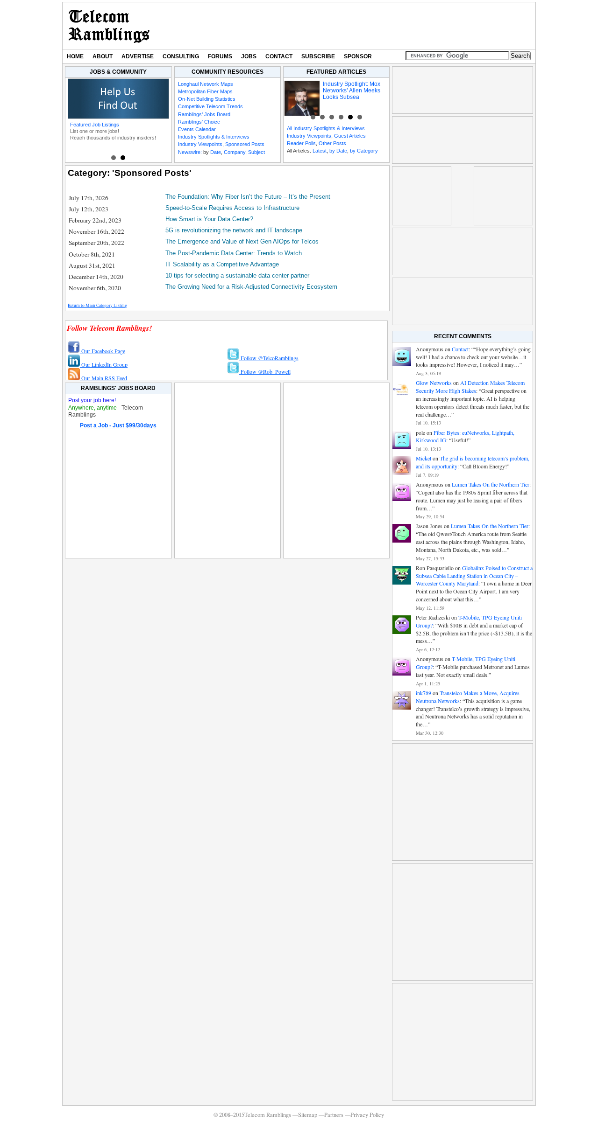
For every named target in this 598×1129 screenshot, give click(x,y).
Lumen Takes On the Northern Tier (490, 484)
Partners (333, 1115)
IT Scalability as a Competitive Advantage (222, 264)
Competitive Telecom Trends (210, 106)
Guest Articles (350, 136)
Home (75, 56)
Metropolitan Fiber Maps (205, 91)
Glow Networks (434, 382)
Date (215, 152)
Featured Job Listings (94, 124)
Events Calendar (197, 129)
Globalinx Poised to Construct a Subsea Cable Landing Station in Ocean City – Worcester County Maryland (474, 575)
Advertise (137, 56)
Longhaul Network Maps (205, 84)
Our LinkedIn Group (104, 364)
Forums (220, 56)
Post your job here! (92, 400)
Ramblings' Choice (199, 122)
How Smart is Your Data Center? (209, 219)
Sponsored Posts (244, 144)
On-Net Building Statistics (206, 99)
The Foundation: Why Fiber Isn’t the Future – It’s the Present (247, 196)
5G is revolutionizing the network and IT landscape (233, 230)
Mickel (423, 458)
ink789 (423, 693)
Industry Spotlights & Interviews (213, 136)
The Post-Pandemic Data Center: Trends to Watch (233, 253)
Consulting (181, 56)
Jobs (248, 56)
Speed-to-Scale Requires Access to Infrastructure (232, 207)
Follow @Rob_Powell (265, 371)
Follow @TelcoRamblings (269, 358)
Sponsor (358, 56)
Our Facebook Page (102, 351)
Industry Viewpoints (200, 144)
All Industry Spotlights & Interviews (326, 128)
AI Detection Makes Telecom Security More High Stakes (470, 386)
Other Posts (332, 143)
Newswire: (190, 152)
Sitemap (307, 1115)
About (103, 56)
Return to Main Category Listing (97, 305)
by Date (338, 150)
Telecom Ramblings (109, 25)
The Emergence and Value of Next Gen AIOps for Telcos (242, 241)
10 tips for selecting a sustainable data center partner (237, 275)
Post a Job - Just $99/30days (118, 425)
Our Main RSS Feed (103, 378)
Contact (278, 56)
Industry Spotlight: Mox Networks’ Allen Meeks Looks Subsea (351, 90)
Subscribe (318, 56)
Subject (256, 152)
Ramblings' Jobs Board (204, 114)
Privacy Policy (367, 1115)
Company (234, 152)
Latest (320, 150)
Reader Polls (301, 143)
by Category (364, 150)
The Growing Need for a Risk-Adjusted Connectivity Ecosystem (251, 286)
